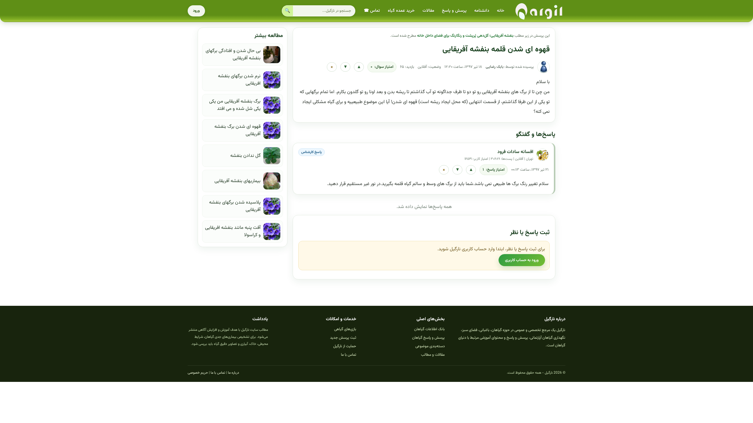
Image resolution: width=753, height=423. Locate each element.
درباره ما (233, 372)
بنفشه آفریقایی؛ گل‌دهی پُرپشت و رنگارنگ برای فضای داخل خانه (465, 36)
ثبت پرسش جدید (343, 338)
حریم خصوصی (198, 372)
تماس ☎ (372, 11)
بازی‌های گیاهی (345, 329)
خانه (500, 11)
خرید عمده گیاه (401, 11)
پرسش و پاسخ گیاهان (428, 338)
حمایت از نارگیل (344, 346)
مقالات (428, 11)
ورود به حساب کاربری (522, 260)
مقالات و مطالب (433, 355)
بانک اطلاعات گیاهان (429, 329)
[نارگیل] (539, 11)
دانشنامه (481, 11)
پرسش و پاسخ (454, 11)
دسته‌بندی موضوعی (430, 346)
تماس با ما (348, 355)
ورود (196, 11)
